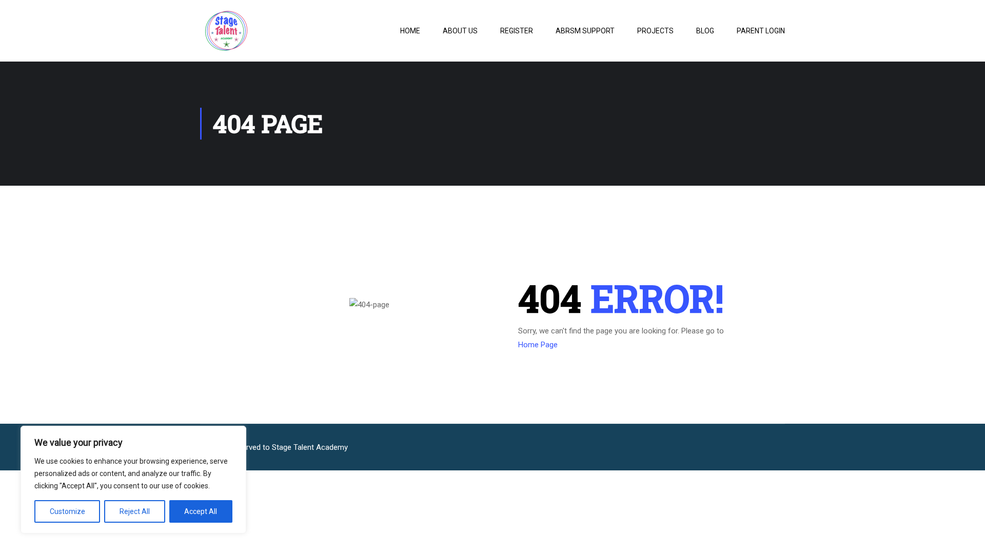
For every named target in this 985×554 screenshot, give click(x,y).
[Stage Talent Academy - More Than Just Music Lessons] (256, 30)
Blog (705, 31)
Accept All (200, 511)
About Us (460, 31)
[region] (133, 479)
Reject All (135, 511)
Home (410, 31)
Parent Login (761, 31)
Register (516, 31)
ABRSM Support (585, 31)
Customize (67, 511)
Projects (655, 31)
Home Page (538, 344)
